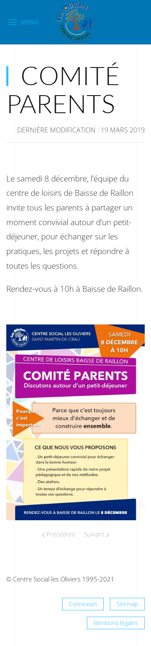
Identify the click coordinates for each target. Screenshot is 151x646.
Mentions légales (116, 623)
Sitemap (127, 604)
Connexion (83, 604)
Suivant (95, 534)
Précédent (60, 534)
